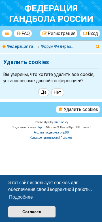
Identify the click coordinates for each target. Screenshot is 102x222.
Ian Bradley (61, 122)
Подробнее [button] (21, 197)
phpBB (41, 127)
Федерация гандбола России (51, 13)
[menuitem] (23, 33)
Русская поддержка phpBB (51, 132)
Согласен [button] (31, 211)
